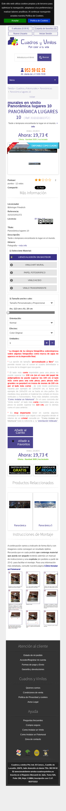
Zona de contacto (33, 739)
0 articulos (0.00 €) (20, 28)
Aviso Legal (33, 702)
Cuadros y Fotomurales (27, 88)
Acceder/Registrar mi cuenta (33, 660)
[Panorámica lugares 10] (34, 169)
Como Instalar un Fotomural (33, 734)
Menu (12, 80)
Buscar (45, 57)
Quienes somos (33, 688)
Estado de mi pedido (33, 655)
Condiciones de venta (33, 692)
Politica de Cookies (39, 20)
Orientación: (15, 318)
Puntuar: (12, 180)
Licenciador (13, 204)
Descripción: (14, 235)
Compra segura (33, 725)
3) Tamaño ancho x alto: (20, 298)
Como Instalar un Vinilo (33, 730)
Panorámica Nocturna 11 (20, 527)
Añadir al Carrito (20, 431)
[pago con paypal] (36, 752)
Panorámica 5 (45, 525)
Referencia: (13, 211)
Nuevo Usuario (20, 33)
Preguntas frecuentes (33, 720)
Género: (11, 242)
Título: (11, 227)
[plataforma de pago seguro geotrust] (45, 752)
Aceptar (15, 20)
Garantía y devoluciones (33, 669)
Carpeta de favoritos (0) (46, 28)
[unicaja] (27, 752)
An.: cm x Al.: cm (21, 309)
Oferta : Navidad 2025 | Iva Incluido (33, 139)
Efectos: (13, 328)
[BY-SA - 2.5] (45, 223)
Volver (32, 96)
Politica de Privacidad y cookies (33, 697)
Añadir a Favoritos (23, 442)
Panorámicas (46, 88)
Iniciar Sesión (45, 33)
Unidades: (14, 338)
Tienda (11, 88)
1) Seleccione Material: (20, 251)
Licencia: (12, 219)
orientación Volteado (47, 421)
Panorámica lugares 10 (20, 91)
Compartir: (13, 187)
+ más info (22, 245)
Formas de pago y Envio (33, 665)
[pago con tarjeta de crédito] (18, 752)
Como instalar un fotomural (21, 399)
